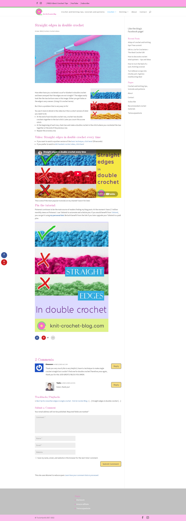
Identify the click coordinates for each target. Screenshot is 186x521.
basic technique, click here (81, 141)
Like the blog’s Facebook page (135, 30)
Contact (143, 12)
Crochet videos (54, 31)
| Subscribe (84, 3)
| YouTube (74, 3)
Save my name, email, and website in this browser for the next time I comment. (67, 458)
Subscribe (132, 101)
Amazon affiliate (82, 504)
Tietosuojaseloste (135, 113)
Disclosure (80, 500)
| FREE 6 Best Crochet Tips (57, 3)
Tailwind (115, 212)
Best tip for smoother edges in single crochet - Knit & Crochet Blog (61, 401)
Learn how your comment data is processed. (82, 475)
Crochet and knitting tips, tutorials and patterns (83, 12)
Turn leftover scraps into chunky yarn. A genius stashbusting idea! (137, 74)
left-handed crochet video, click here (69, 144)
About (134, 12)
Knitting (123, 12)
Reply (116, 366)
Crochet (110, 12)
